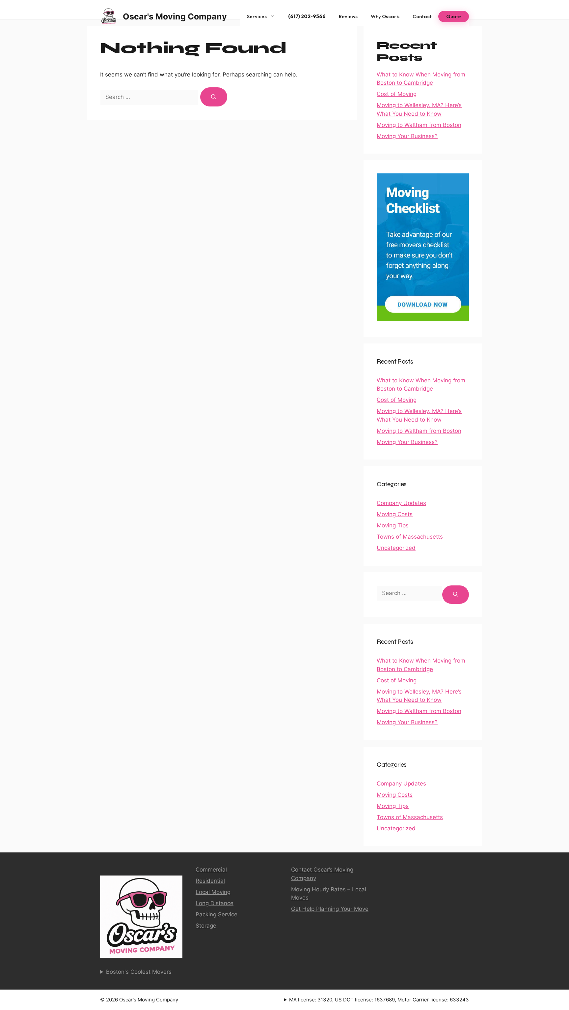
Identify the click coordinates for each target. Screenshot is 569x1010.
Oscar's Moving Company (175, 16)
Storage (206, 925)
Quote (453, 16)
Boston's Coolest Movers (139, 971)
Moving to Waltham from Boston (419, 125)
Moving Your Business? (407, 136)
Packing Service (216, 914)
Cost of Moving (397, 94)
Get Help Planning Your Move (329, 909)
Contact (422, 16)
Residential (210, 880)
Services (257, 16)
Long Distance (214, 903)
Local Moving (213, 892)
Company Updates (401, 503)
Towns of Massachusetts (410, 536)
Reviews (348, 16)
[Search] (213, 96)
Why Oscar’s (385, 16)
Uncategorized (396, 548)
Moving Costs (395, 514)
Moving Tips (393, 525)
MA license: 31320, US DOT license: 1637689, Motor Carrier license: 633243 (379, 999)
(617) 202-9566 (307, 16)
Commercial (211, 869)
